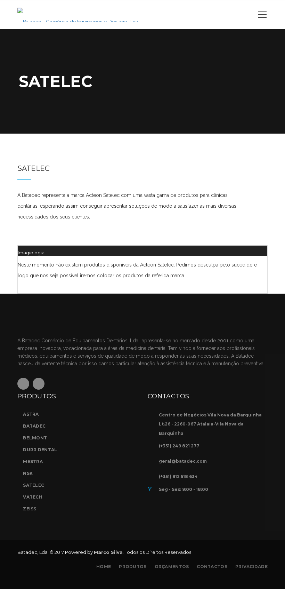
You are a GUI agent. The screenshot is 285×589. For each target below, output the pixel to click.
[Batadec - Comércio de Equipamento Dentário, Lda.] (78, 14)
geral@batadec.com (183, 461)
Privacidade (251, 566)
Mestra (33, 461)
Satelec (33, 485)
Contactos (212, 566)
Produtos (132, 566)
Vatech (32, 497)
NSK (28, 473)
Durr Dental (40, 449)
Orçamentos (172, 566)
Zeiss (29, 508)
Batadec (34, 426)
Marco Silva (108, 552)
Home (103, 566)
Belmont (35, 437)
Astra (31, 414)
